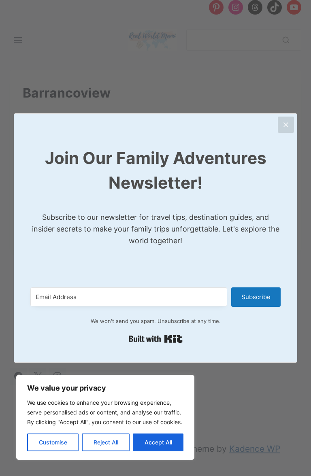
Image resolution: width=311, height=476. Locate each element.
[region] (105, 417)
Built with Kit (156, 339)
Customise (53, 442)
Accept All (158, 442)
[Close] (286, 125)
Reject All (106, 442)
